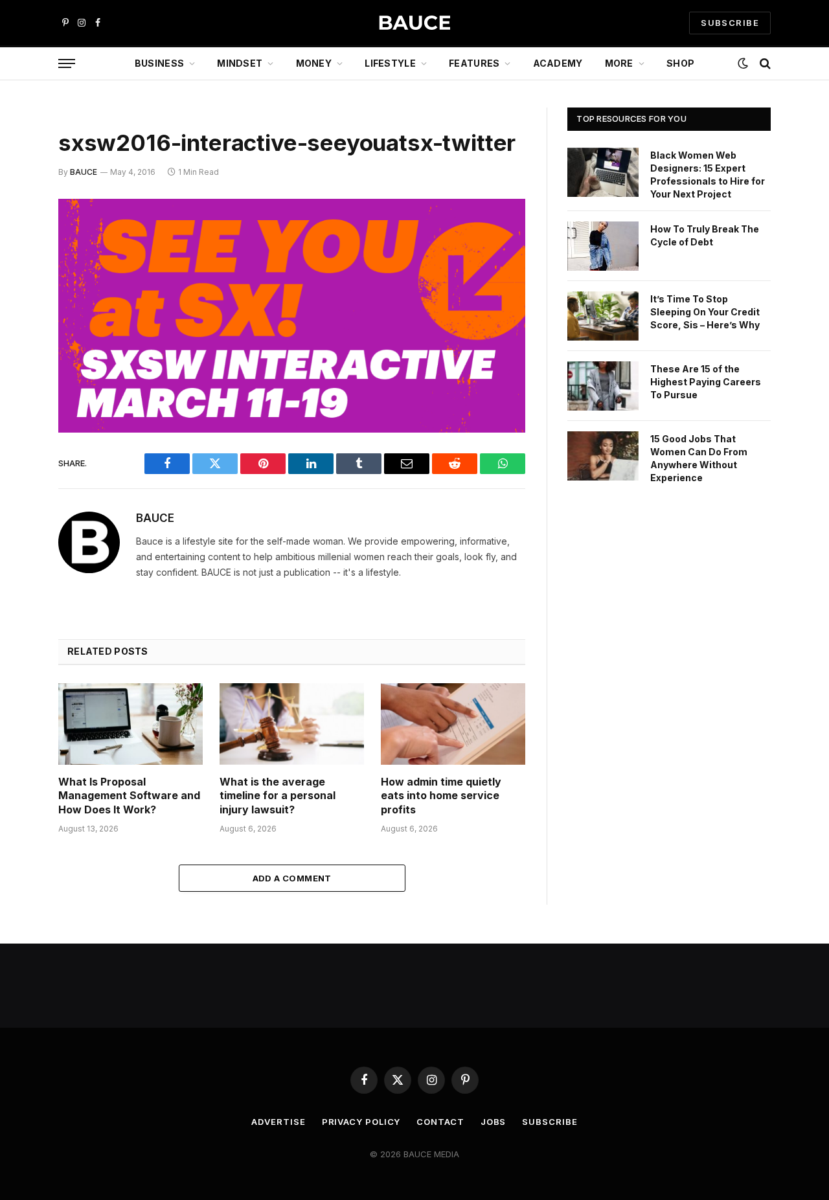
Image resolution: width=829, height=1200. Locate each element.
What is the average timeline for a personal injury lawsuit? (277, 796)
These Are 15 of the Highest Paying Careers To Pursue (705, 381)
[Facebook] (13, 242)
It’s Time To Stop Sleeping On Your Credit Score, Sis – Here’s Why (705, 311)
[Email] (13, 374)
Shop (680, 63)
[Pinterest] (13, 341)
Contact (440, 1121)
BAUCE (83, 172)
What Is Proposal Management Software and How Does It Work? (129, 796)
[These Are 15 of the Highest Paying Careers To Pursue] (603, 386)
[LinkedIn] (13, 308)
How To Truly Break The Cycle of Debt (704, 235)
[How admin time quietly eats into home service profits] (453, 723)
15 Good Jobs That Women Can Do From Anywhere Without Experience (698, 458)
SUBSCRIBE (730, 22)
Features (474, 63)
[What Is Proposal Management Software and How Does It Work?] (130, 723)
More (619, 63)
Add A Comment (292, 878)
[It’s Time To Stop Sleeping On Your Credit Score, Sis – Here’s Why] (603, 316)
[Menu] (66, 63)
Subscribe (549, 1121)
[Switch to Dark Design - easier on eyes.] (742, 63)
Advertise (278, 1121)
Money (314, 63)
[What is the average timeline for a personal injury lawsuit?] (292, 723)
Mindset (239, 63)
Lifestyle (390, 63)
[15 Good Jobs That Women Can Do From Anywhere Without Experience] (603, 456)
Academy (558, 63)
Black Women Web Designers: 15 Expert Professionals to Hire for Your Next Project (707, 174)
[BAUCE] (414, 23)
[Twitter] (13, 275)
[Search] (764, 63)
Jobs (493, 1121)
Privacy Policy (361, 1121)
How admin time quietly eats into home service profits (441, 796)
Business (159, 63)
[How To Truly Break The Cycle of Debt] (603, 246)
